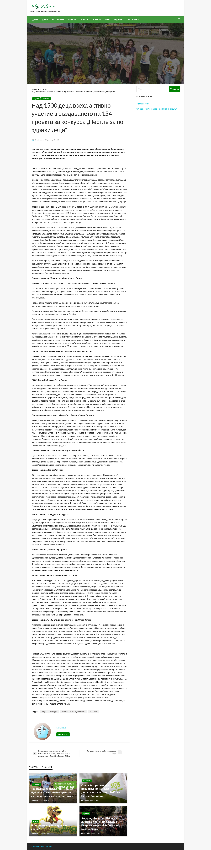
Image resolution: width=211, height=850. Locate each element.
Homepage (35, 89)
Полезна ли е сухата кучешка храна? (49, 827)
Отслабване (58, 19)
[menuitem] (34, 19)
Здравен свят (142, 103)
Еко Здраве (133, 19)
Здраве (34, 19)
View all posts (63, 734)
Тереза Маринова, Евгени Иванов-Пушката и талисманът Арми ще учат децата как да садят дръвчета (52, 792)
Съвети (97, 19)
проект (93, 711)
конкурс (53, 711)
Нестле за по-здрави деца (73, 711)
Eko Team (85, 800)
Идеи (107, 19)
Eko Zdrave (39, 140)
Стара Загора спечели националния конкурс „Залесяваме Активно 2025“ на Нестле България (100, 790)
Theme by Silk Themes (41, 846)
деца (44, 711)
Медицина (119, 19)
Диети (45, 19)
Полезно (85, 19)
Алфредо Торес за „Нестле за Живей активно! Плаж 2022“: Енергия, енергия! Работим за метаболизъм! (100, 823)
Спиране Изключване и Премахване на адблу (156, 109)
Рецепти (72, 19)
